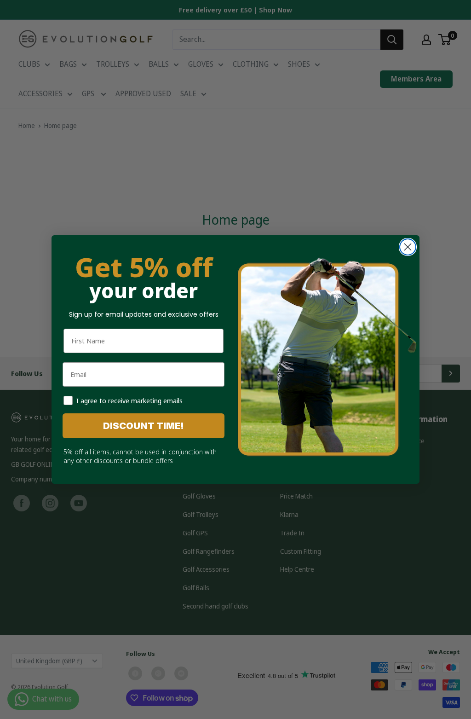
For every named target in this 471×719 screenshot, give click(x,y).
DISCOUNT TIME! (143, 425)
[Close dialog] (408, 247)
